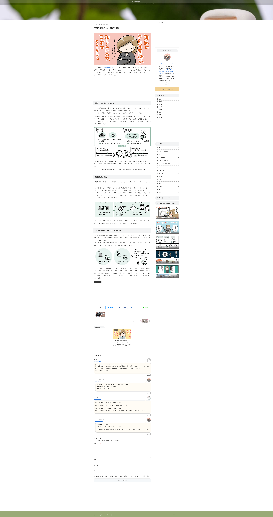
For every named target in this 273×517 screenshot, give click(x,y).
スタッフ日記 (98, 281)
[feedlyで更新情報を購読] (168, 83)
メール (96, 465)
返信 (149, 375)
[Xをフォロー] (166, 83)
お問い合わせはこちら (168, 89)
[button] (177, 23)
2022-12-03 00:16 (99, 381)
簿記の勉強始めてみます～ (111, 67)
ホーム (96, 515)
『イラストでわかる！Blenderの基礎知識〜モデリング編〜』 (166, 71)
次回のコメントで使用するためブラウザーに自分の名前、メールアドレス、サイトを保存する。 (123, 476)
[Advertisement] (122, 87)
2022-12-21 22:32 (99, 421)
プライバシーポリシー (106, 515)
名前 (95, 459)
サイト (96, 470)
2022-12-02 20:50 (97, 361)
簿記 (104, 281)
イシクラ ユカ (167, 63)
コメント (97, 443)
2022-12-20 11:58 (97, 399)
